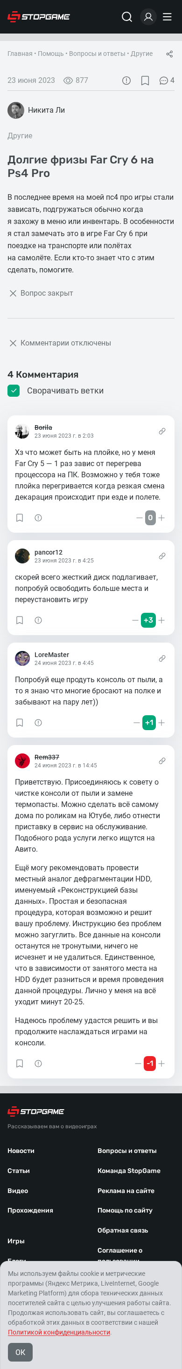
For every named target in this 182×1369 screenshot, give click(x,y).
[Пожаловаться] (126, 80)
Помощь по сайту (125, 1210)
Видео (17, 1191)
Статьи (18, 1171)
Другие (142, 53)
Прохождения (30, 1210)
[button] (19, 517)
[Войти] (148, 16)
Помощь (51, 53)
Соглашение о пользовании (120, 1256)
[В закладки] (145, 80)
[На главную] (38, 16)
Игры (16, 1241)
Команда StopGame (129, 1171)
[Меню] (168, 16)
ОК (20, 1352)
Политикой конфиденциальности (59, 1332)
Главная (20, 53)
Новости (21, 1151)
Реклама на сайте (126, 1191)
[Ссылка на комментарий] (162, 431)
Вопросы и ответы (97, 53)
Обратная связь (123, 1230)
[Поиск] (126, 16)
